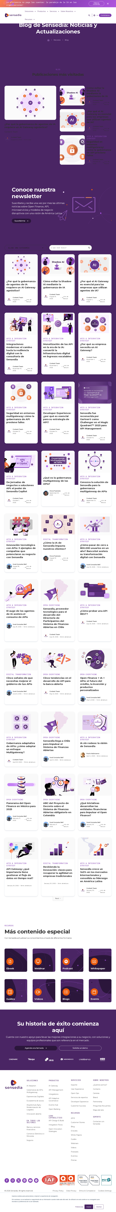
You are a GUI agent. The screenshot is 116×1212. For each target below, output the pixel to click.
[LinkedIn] (24, 1180)
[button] (30, 11)
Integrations (53, 1094)
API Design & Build (56, 1121)
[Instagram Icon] (12, 1180)
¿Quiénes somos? (100, 1085)
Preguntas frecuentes (101, 1106)
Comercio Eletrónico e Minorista (35, 1135)
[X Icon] (18, 1180)
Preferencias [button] (79, 1207)
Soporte (74, 1085)
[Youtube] (30, 1180)
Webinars (74, 1143)
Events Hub (53, 1105)
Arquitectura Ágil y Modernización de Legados (34, 1107)
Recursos (57, 40)
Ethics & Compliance (87, 1191)
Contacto (96, 1089)
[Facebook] (7, 1180)
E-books (74, 1131)
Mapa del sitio (98, 1110)
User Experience (77, 1089)
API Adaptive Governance (54, 1099)
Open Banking (54, 1109)
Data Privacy (71, 1191)
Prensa (73, 1160)
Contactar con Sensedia (98, 1122)
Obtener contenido (96, 3)
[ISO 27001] (63, 1180)
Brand (95, 1097)
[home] (13, 15)
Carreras (96, 1093)
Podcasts (74, 1152)
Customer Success (78, 1106)
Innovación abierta (34, 1114)
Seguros (30, 1140)
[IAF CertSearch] (50, 1180)
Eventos (74, 1156)
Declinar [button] (99, 1207)
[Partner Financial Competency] (94, 1180)
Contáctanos (105, 15)
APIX (73, 1118)
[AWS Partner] (83, 1180)
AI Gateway (53, 1086)
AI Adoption (31, 1086)
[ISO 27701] (71, 1180)
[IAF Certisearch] (49, 1180)
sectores (31, 1122)
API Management (56, 1090)
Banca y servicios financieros (33, 1128)
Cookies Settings (104, 1191)
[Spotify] (36, 1180)
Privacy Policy (58, 1191)
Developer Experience (79, 1102)
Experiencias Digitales (35, 1097)
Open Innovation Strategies (55, 1130)
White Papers (76, 1135)
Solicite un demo (80, 1048)
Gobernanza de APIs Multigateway (35, 1091)
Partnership (97, 1102)
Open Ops (75, 1093)
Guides (73, 1139)
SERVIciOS (76, 1080)
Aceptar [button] (88, 1207)
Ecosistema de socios (35, 1101)
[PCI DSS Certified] (106, 1180)
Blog (73, 1127)
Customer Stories (78, 1122)
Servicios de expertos (79, 1097)
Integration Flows (56, 1125)
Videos (73, 1148)
